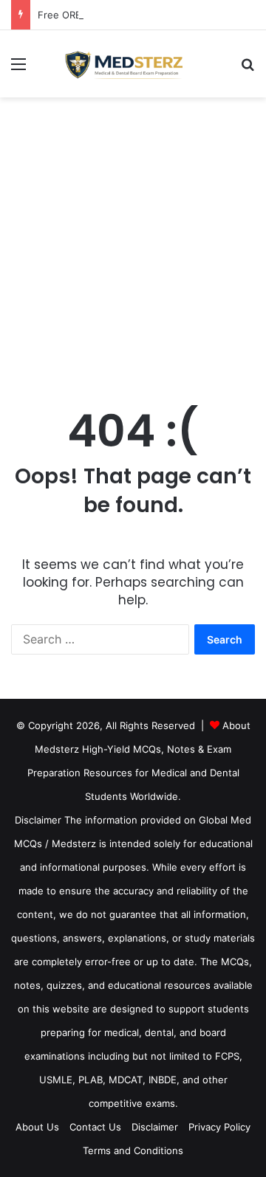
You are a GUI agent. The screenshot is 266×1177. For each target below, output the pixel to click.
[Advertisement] (133, 237)
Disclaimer (155, 1127)
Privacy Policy (219, 1127)
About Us (37, 1127)
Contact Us (95, 1127)
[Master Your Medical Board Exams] (133, 64)
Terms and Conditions (133, 1150)
